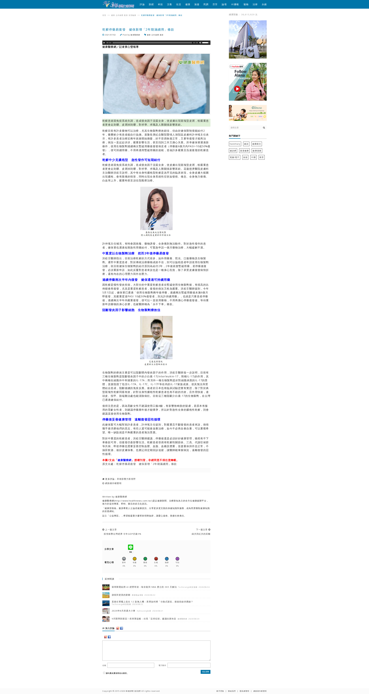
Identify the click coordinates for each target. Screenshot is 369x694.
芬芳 (215, 4)
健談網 (233, 150)
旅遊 (196, 4)
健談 (246, 143)
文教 (169, 4)
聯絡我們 (232, 691)
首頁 (104, 15)
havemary (235, 143)
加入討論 (110, 628)
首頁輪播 (132, 15)
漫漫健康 (244, 150)
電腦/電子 (234, 157)
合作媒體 (119, 15)
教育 (261, 157)
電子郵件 (162, 665)
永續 (264, 4)
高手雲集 (220, 691)
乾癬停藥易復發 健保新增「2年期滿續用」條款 (146, 464)
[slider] (206, 42)
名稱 (104, 665)
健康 (187, 4)
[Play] (104, 43)
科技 (160, 4)
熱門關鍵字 (234, 136)
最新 (126, 15)
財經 (151, 4)
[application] (156, 43)
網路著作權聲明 (113, 483)
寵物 (246, 4)
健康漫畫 (257, 150)
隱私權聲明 (244, 691)
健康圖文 (256, 143)
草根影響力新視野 (126, 478)
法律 (255, 4)
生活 (178, 4)
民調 (206, 4)
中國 (253, 157)
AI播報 (235, 4)
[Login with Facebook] (121, 628)
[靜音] (200, 43)
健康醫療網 (135, 35)
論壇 (224, 4)
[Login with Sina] (117, 628)
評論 (142, 4)
